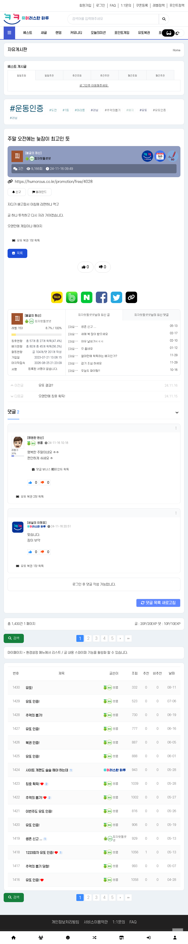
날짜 (172, 673)
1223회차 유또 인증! (40, 853)
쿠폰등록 (142, 6)
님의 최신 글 (94, 315)
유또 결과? (46, 386)
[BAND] (71, 297)
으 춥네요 (87, 348)
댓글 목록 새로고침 (160, 603)
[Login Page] (148, 938)
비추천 (157, 673)
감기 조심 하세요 (91, 363)
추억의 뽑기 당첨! (37, 866)
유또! (29, 688)
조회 (135, 673)
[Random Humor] (94, 938)
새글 (44, 33)
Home (176, 50)
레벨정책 (159, 6)
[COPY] (131, 297)
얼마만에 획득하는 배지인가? (99, 356)
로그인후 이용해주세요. (94, 85)
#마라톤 (80, 110)
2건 (20, 169)
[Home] (13, 938)
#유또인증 (159, 110)
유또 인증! (32, 702)
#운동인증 (27, 109)
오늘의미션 (98, 33)
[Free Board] (41, 938)
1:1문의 (126, 6)
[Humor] (68, 938)
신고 (18, 192)
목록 (20, 253)
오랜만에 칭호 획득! (52, 396)
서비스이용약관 (96, 922)
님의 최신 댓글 (151, 315)
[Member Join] (175, 938)
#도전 (53, 110)
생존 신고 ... (88, 326)
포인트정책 (176, 6)
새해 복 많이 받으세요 (94, 334)
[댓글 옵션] (176, 428)
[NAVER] (86, 297)
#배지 (130, 110)
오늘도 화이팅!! (90, 370)
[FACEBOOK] (101, 297)
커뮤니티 (76, 33)
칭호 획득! (33, 784)
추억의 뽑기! (34, 715)
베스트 (27, 33)
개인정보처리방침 (65, 922)
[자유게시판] (76, 327)
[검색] (164, 19)
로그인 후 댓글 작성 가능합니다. (94, 584)
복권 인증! (32, 743)
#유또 (143, 110)
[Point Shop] (121, 938)
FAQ (113, 6)
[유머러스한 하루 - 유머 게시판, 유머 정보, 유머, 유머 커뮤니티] (26, 19)
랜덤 (58, 33)
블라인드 (41, 192)
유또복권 (144, 33)
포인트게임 (121, 33)
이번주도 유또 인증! (39, 812)
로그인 (100, 6)
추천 (146, 673)
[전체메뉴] (9, 33)
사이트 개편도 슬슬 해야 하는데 (47, 770)
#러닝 (95, 110)
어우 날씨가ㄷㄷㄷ (92, 341)
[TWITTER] (116, 297)
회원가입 (85, 6)
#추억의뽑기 (113, 110)
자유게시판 (17, 49)
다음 (120, 638)
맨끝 (128, 638)
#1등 (66, 110)
